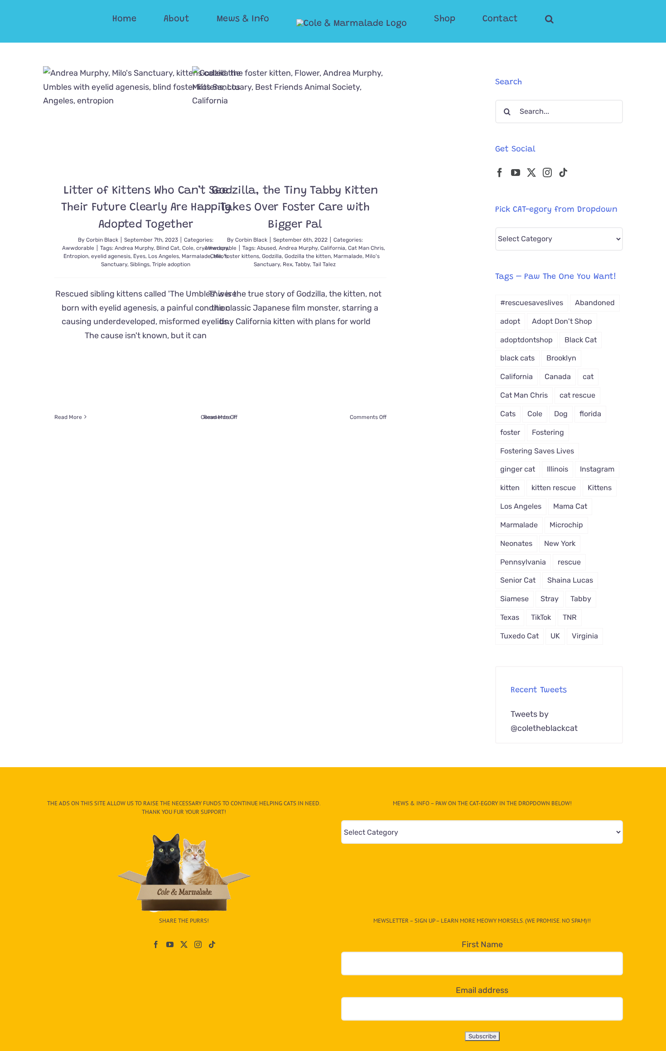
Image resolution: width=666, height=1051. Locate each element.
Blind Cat (167, 248)
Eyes (139, 256)
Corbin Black (102, 240)
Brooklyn (561, 358)
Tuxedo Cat (519, 636)
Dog (561, 413)
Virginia (585, 636)
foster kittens (241, 256)
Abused (266, 248)
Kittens (600, 487)
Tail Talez (324, 264)
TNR (570, 617)
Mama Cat (570, 506)
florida (590, 413)
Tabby (302, 264)
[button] (513, 19)
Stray (550, 598)
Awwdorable (78, 248)
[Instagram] (547, 172)
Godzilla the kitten (308, 256)
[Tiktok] (563, 172)
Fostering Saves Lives (537, 451)
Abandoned (595, 302)
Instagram (597, 469)
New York (559, 543)
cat (588, 376)
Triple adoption (171, 264)
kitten (510, 487)
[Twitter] (531, 172)
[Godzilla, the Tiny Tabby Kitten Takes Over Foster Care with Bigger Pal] (295, 117)
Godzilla (272, 256)
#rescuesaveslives (531, 302)
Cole (216, 256)
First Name (482, 944)
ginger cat (517, 469)
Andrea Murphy (134, 248)
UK (555, 636)
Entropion (75, 256)
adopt (510, 321)
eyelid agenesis (110, 256)
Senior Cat (518, 580)
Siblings (140, 264)
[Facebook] (499, 172)
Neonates (516, 543)
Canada (558, 376)
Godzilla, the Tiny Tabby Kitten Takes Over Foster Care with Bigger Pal (295, 208)
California (332, 248)
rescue (569, 562)
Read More (68, 417)
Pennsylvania (523, 562)
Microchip (566, 525)
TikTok (541, 617)
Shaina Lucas (570, 580)
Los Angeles (163, 256)
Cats (508, 413)
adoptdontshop (526, 340)
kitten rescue (553, 487)
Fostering (548, 432)
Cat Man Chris (366, 248)
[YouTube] (515, 172)
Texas (509, 617)
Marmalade (347, 256)
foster (510, 432)
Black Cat (581, 340)
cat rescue (577, 395)
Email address (482, 990)
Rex (287, 264)
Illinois (557, 469)
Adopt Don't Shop (562, 321)
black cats (517, 358)
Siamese (514, 598)
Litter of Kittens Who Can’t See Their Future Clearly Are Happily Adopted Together (145, 208)
